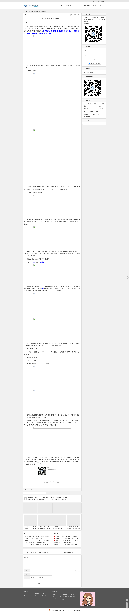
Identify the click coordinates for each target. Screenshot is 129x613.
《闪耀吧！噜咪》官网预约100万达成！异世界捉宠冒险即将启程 (70, 538)
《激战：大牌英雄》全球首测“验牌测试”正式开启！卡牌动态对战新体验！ (42, 544)
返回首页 (95, 1)
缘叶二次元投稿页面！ (89, 72)
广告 (28, 493)
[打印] (69, 15)
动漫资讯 (101, 108)
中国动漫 (97, 111)
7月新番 (93, 114)
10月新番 (102, 103)
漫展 (91, 108)
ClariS (75, 5)
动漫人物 (86, 108)
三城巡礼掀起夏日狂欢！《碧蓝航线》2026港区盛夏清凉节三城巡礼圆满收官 (73, 528)
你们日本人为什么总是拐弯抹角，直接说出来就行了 (67, 544)
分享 (58, 482)
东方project (90, 111)
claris (94, 106)
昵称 (26, 570)
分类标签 (103, 1)
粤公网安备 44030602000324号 (58, 610)
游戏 (40, 493)
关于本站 (100, 5)
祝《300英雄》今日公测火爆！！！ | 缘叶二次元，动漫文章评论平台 (50, 499)
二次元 (80, 5)
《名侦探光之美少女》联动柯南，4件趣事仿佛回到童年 (68, 536)
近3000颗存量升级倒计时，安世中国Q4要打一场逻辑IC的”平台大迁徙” (30, 528)
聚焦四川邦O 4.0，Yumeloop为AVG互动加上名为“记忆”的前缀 (59, 528)
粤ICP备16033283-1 (75, 610)
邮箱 (26, 574)
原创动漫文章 (68, 5)
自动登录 (92, 63)
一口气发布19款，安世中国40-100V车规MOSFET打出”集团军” (44, 528)
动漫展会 (34, 595)
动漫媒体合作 (87, 5)
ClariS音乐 (26, 595)
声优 (98, 114)
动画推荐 (96, 103)
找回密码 (98, 63)
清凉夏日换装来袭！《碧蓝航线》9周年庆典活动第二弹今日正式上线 (71, 540)
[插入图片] (79, 570)
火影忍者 (95, 108)
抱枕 (99, 1)
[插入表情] (76, 570)
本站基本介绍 (44, 595)
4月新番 (90, 103)
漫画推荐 (86, 106)
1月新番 (99, 106)
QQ (26, 577)
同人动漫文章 (87, 116)
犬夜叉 (85, 103)
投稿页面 (94, 5)
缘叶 (57, 497)
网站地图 (68, 610)
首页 (62, 5)
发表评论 (74, 14)
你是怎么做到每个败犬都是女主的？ (63, 542)
